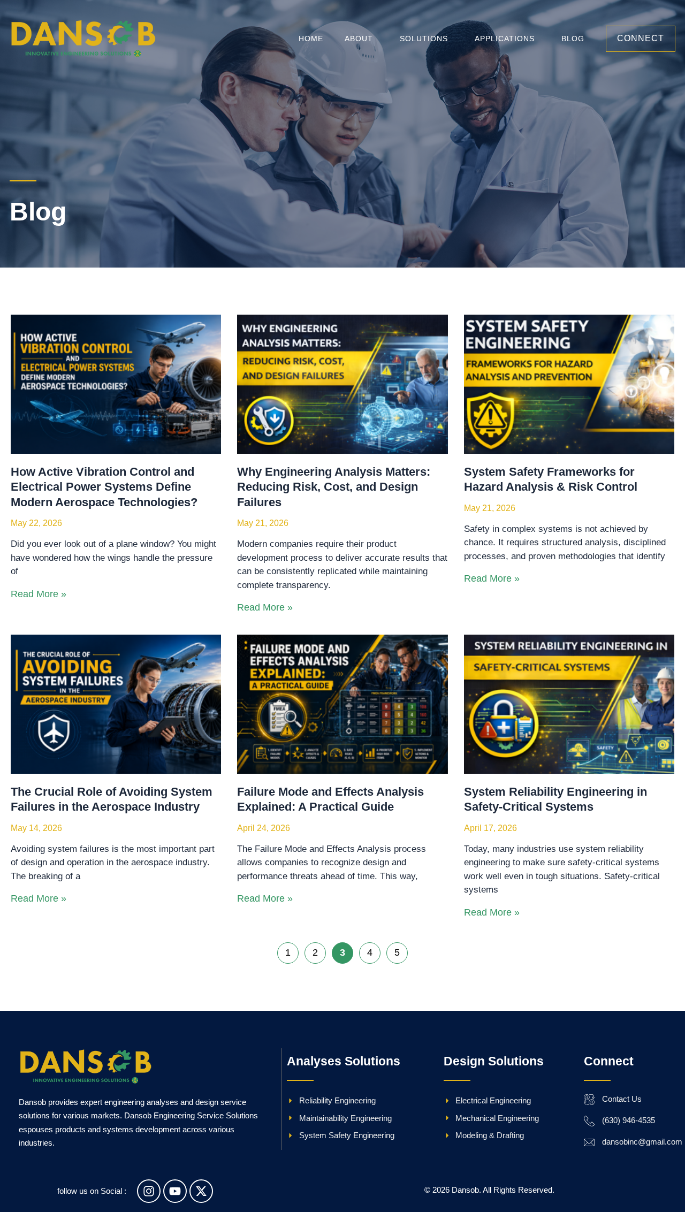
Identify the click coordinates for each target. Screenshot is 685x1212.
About (359, 38)
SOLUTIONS (424, 38)
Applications (505, 38)
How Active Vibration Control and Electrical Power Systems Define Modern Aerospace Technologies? (104, 487)
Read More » (38, 594)
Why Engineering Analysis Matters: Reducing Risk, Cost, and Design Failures (333, 487)
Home (311, 38)
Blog (572, 38)
